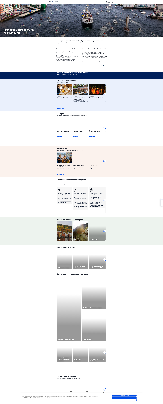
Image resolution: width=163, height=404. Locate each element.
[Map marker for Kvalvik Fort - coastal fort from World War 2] (123, 192)
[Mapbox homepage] (161, 187)
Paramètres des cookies (124, 400)
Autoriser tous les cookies (124, 395)
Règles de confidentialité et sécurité (28, 398)
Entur (74, 184)
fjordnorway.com (103, 67)
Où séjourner (63, 74)
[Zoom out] (162, 215)
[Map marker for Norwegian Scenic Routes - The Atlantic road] (66, 212)
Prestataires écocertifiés (155, 326)
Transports (75, 74)
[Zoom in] (162, 213)
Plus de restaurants (60, 174)
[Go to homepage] (55, 1)
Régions (83, 319)
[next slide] (104, 94)
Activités (58, 74)
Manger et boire (70, 74)
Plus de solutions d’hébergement (63, 142)
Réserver (58, 136)
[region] (94, 201)
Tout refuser (124, 397)
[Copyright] (162, 36)
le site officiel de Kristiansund (76, 182)
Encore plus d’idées (60, 108)
